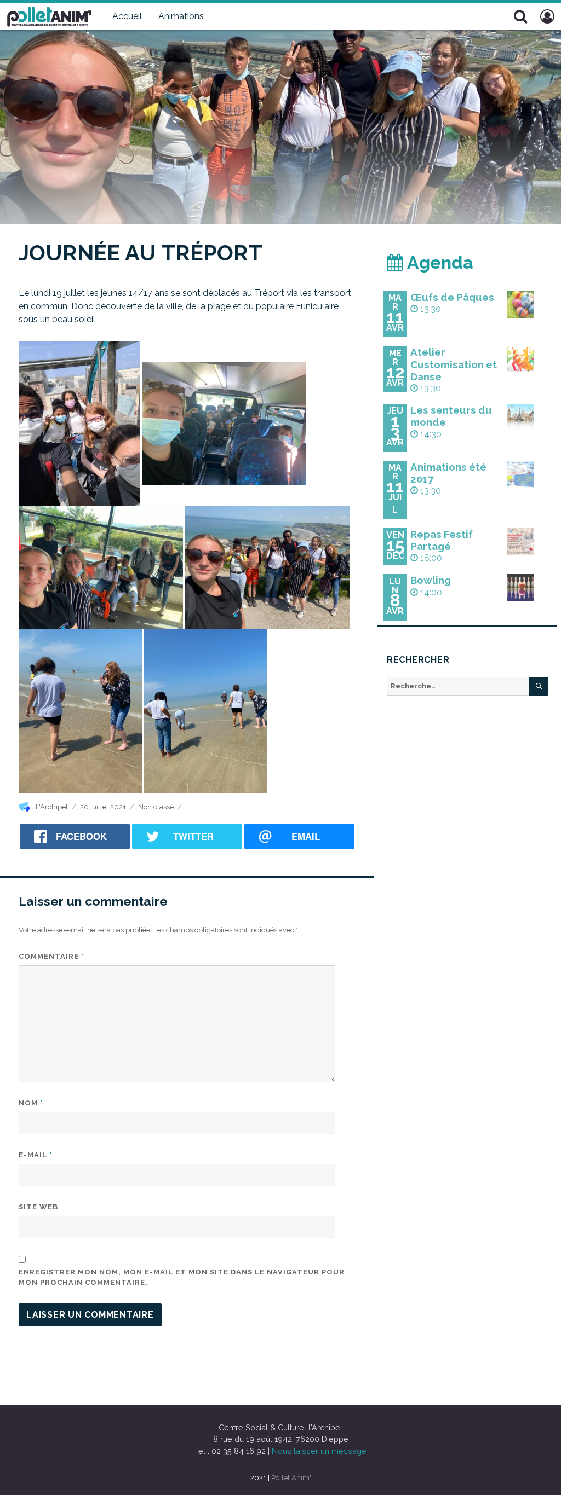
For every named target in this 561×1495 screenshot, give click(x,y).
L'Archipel (52, 807)
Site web (38, 1207)
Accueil (127, 16)
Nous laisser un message (319, 1451)
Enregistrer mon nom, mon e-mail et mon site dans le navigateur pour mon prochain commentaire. (182, 1277)
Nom (31, 1103)
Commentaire (51, 956)
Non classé (156, 807)
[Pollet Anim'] (49, 15)
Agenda (438, 262)
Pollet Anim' (291, 1478)
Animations (181, 16)
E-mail (36, 1155)
